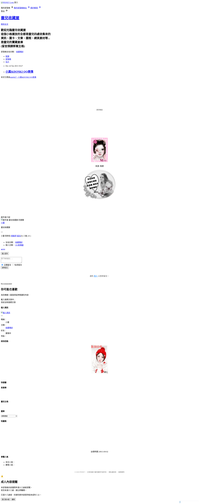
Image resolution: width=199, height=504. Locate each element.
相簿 (7, 56)
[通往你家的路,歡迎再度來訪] (99, 373)
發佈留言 (5, 268)
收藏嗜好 (19, 52)
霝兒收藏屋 (10, 18)
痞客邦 (14, 236)
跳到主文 (4, 24)
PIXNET (82, 472)
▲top (3, 249)
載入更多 (5, 253)
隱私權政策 (112, 472)
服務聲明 (121, 472)
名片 (7, 62)
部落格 (8, 59)
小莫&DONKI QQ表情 (19, 71)
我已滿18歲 (5, 499)
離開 (13, 499)
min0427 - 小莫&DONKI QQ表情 (23, 77)
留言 (19, 236)
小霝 (3, 223)
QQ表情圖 (19, 245)
